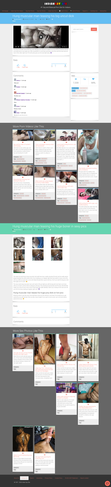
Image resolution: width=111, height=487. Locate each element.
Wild (21, 156)
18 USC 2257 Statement (71, 478)
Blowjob (86, 180)
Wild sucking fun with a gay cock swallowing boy (88, 204)
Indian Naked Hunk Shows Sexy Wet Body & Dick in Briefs (88, 365)
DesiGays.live (93, 11)
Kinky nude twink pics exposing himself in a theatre (66, 397)
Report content (84, 478)
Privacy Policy (48, 478)
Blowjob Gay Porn (17, 161)
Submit (32, 478)
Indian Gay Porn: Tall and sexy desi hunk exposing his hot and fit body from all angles (44, 369)
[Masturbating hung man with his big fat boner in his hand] (38, 242)
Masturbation (83, 88)
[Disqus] (41, 96)
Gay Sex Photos (30, 11)
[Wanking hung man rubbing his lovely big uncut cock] (19, 267)
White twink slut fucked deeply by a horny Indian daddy (44, 181)
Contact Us (24, 478)
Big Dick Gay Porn (81, 90)
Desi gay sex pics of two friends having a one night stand (22, 353)
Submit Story (64, 11)
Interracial (43, 193)
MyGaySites (103, 11)
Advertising (39, 478)
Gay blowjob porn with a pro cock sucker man (65, 186)
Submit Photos (76, 11)
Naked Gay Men (82, 95)
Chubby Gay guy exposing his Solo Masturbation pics (87, 407)
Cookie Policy (58, 478)
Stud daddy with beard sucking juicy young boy (88, 169)
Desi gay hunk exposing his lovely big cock (43, 457)
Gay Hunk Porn (87, 93)
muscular (74, 95)
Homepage (5, 11)
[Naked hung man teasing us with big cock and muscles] (19, 255)
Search (94, 29)
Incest (64, 163)
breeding (59, 167)
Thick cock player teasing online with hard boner (44, 145)
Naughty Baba (17, 19)
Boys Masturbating (77, 93)
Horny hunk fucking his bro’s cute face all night (66, 145)
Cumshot (21, 193)
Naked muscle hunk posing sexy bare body (22, 455)
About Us (16, 478)
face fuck (23, 161)
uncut (45, 162)
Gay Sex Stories (41, 11)
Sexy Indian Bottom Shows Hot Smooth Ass (66, 365)
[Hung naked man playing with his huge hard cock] (56, 242)
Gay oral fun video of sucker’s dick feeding (21, 145)
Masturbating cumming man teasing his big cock (21, 180)
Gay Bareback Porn (39, 197)
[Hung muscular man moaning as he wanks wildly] (19, 242)
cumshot (92, 182)
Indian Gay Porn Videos (17, 11)
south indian (67, 202)
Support (85, 11)
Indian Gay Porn (52, 11)
